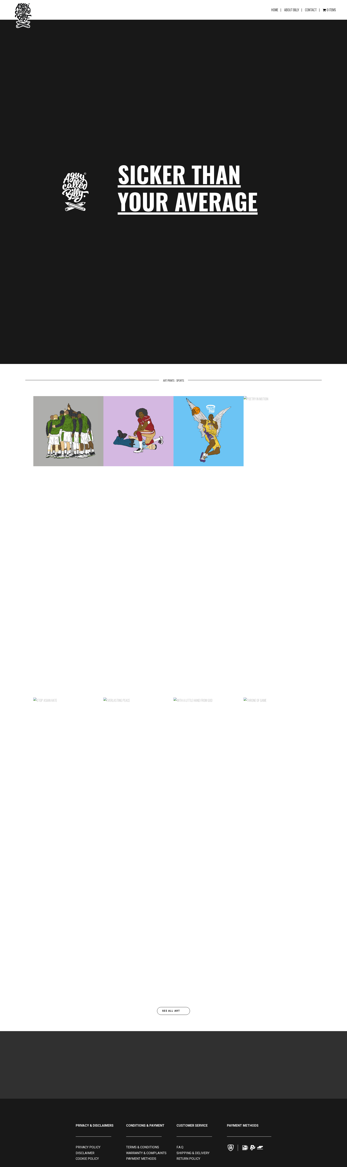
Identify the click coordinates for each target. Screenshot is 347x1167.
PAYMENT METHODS (141, 1159)
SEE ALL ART (171, 1010)
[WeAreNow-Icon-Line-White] (238, 1147)
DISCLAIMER (85, 1153)
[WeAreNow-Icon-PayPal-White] (252, 1147)
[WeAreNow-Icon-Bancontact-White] (260, 1147)
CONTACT (311, 9)
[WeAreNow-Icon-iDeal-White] (245, 1147)
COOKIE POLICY (87, 1159)
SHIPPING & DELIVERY (193, 1153)
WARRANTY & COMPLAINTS (146, 1153)
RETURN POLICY (188, 1159)
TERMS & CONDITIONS (142, 1147)
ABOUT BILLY (291, 9)
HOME (274, 9)
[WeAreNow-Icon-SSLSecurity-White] (230, 1147)
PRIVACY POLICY (88, 1147)
